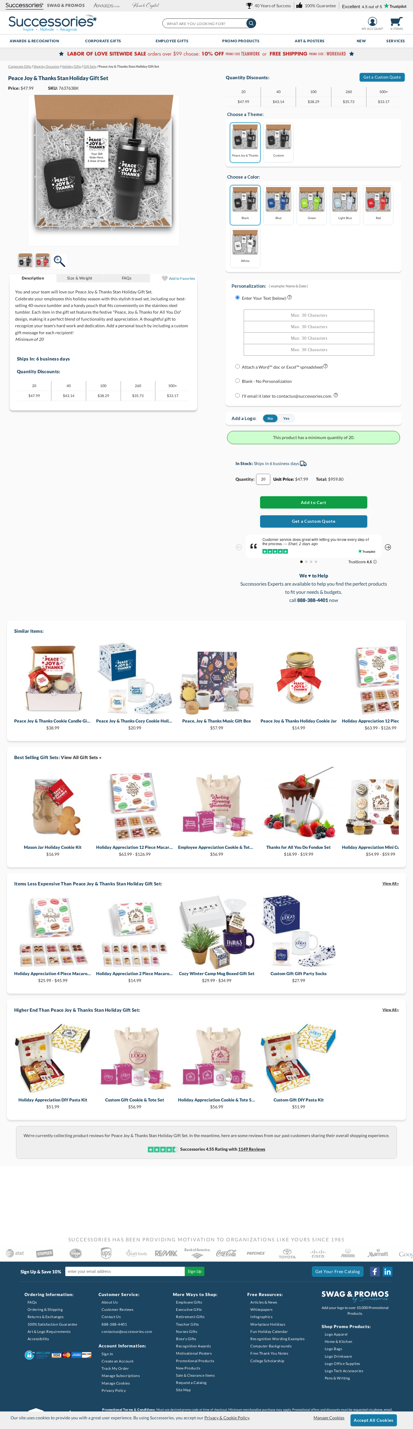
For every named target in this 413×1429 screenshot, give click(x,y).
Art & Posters (310, 41)
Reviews (251, 1149)
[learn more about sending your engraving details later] (335, 396)
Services (395, 41)
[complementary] (206, 54)
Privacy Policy (114, 1390)
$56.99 (216, 850)
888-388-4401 (114, 1324)
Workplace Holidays (267, 1324)
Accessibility (38, 1339)
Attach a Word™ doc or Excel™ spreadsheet (282, 367)
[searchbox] (208, 23)
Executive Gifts (189, 1309)
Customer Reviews (117, 1309)
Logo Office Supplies (342, 1363)
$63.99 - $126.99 (134, 850)
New (361, 41)
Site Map (183, 1390)
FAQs (127, 278)
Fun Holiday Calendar (269, 1331)
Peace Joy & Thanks (245, 155)
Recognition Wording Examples (277, 1339)
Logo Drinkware (338, 1356)
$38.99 (52, 724)
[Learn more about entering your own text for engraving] (289, 298)
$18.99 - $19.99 (298, 850)
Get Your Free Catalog (337, 1271)
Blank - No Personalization (267, 381)
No (270, 418)
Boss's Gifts (186, 1339)
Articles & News (263, 1302)
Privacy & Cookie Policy (226, 1417)
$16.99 (53, 850)
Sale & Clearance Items (195, 1375)
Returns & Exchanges (46, 1316)
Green (312, 217)
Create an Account (118, 1361)
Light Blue (345, 217)
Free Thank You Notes (269, 1353)
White (245, 260)
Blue (278, 217)
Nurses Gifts (186, 1331)
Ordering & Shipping (45, 1309)
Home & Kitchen (339, 1341)
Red (378, 217)
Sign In (107, 1354)
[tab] (33, 278)
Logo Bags (333, 1349)
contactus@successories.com (127, 1331)
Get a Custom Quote (382, 77)
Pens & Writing (337, 1378)
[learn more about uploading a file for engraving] (325, 367)
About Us (110, 1302)
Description (33, 278)
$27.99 (299, 977)
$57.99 (216, 724)
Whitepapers (261, 1309)
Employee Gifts (172, 41)
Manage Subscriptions (121, 1375)
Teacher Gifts (187, 1324)
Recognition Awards (193, 1346)
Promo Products (240, 41)
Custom (278, 155)
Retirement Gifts (190, 1316)
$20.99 (134, 724)
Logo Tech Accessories (344, 1371)
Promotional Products (195, 1361)
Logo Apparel (336, 1334)
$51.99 (52, 1103)
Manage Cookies (116, 1383)
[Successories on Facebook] (375, 1271)
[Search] (251, 23)
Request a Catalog (191, 1382)
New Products (188, 1368)
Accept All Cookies (373, 1420)
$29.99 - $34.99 (217, 977)
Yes (286, 418)
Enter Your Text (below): (264, 298)
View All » (390, 883)
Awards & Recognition (34, 41)
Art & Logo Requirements (49, 1331)
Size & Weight (79, 278)
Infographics (261, 1316)
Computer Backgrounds (270, 1346)
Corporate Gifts (103, 41)
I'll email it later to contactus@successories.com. (287, 396)
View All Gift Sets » (81, 757)
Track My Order (115, 1368)
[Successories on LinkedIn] (387, 1271)
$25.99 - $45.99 (52, 977)
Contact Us (111, 1316)
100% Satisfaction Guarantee (52, 1324)
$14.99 (299, 724)
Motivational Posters (194, 1353)
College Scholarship (267, 1361)
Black (245, 217)
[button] (25, 6)
